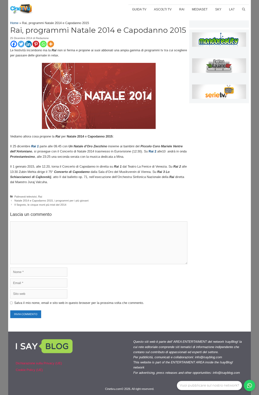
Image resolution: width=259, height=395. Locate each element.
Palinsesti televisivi (25, 196)
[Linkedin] (28, 44)
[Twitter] (21, 44)
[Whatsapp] (43, 44)
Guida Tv (139, 9)
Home (14, 23)
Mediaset (200, 9)
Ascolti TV (163, 9)
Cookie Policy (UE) (29, 370)
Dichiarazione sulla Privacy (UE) (39, 363)
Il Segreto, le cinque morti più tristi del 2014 (40, 204)
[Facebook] (13, 44)
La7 (232, 9)
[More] (50, 44)
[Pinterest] (36, 44)
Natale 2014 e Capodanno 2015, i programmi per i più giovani (51, 200)
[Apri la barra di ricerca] (243, 9)
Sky (218, 9)
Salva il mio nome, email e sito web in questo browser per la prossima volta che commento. (79, 303)
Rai (181, 9)
